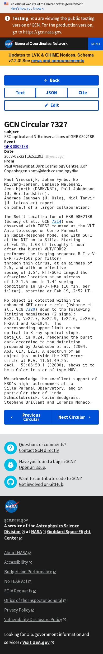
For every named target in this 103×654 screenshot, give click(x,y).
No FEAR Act (15, 581)
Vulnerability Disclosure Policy (33, 619)
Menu (95, 43)
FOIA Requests (18, 591)
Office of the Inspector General (33, 600)
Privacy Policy (17, 610)
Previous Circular (31, 417)
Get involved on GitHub (41, 484)
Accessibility (16, 562)
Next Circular (71, 417)
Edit (54, 105)
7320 (30, 309)
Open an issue (32, 467)
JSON (51, 93)
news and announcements (57, 60)
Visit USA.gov (36, 642)
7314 (56, 221)
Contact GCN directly (39, 450)
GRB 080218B (16, 146)
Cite (82, 93)
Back (54, 80)
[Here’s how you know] (51, 6)
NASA (36, 532)
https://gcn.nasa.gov (42, 32)
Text (20, 93)
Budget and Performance (28, 572)
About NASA (15, 552)
